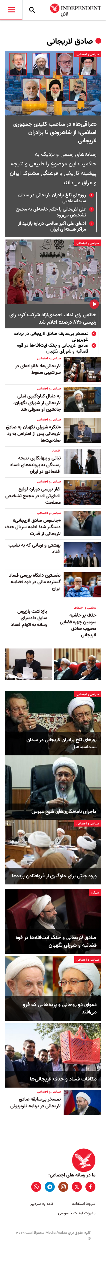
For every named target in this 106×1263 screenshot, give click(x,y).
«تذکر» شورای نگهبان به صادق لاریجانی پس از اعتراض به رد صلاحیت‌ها (33, 433)
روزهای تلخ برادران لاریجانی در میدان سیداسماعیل (52, 198)
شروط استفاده (83, 1203)
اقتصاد (56, 450)
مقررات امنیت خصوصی (76, 1213)
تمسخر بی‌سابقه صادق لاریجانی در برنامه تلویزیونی (51, 337)
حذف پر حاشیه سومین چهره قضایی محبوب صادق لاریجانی (78, 625)
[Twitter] (77, 1187)
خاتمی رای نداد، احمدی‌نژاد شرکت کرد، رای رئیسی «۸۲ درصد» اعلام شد (52, 319)
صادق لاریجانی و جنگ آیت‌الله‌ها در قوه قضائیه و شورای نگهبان (52, 348)
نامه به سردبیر (41, 1203)
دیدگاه (95, 892)
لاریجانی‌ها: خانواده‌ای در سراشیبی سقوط (38, 369)
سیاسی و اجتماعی (88, 54)
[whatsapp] (36, 1187)
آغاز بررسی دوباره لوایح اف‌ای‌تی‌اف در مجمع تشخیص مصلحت (33, 495)
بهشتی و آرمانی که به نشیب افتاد (35, 549)
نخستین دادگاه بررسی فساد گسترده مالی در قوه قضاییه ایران (35, 582)
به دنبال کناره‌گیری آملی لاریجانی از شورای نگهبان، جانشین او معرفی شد (37, 402)
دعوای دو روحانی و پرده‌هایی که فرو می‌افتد (60, 1008)
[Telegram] (50, 1187)
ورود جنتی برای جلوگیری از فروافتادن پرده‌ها (54, 876)
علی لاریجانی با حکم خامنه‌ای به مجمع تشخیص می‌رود (51, 212)
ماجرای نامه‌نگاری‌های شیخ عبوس (64, 811)
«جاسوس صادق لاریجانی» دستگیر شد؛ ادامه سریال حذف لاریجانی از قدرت (33, 527)
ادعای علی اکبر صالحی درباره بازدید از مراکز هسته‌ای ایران (52, 226)
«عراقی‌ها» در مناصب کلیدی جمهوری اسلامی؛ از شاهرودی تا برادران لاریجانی (55, 132)
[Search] (32, 10)
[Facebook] (90, 1187)
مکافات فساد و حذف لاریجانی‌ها (63, 1079)
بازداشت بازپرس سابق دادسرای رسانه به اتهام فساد (29, 618)
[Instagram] (63, 1187)
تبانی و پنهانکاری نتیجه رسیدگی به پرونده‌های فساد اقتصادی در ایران (35, 464)
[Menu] (11, 10)
